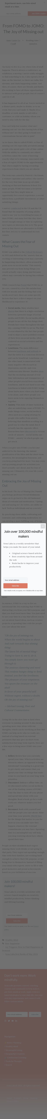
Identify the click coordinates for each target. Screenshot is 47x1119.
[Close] (43, 526)
